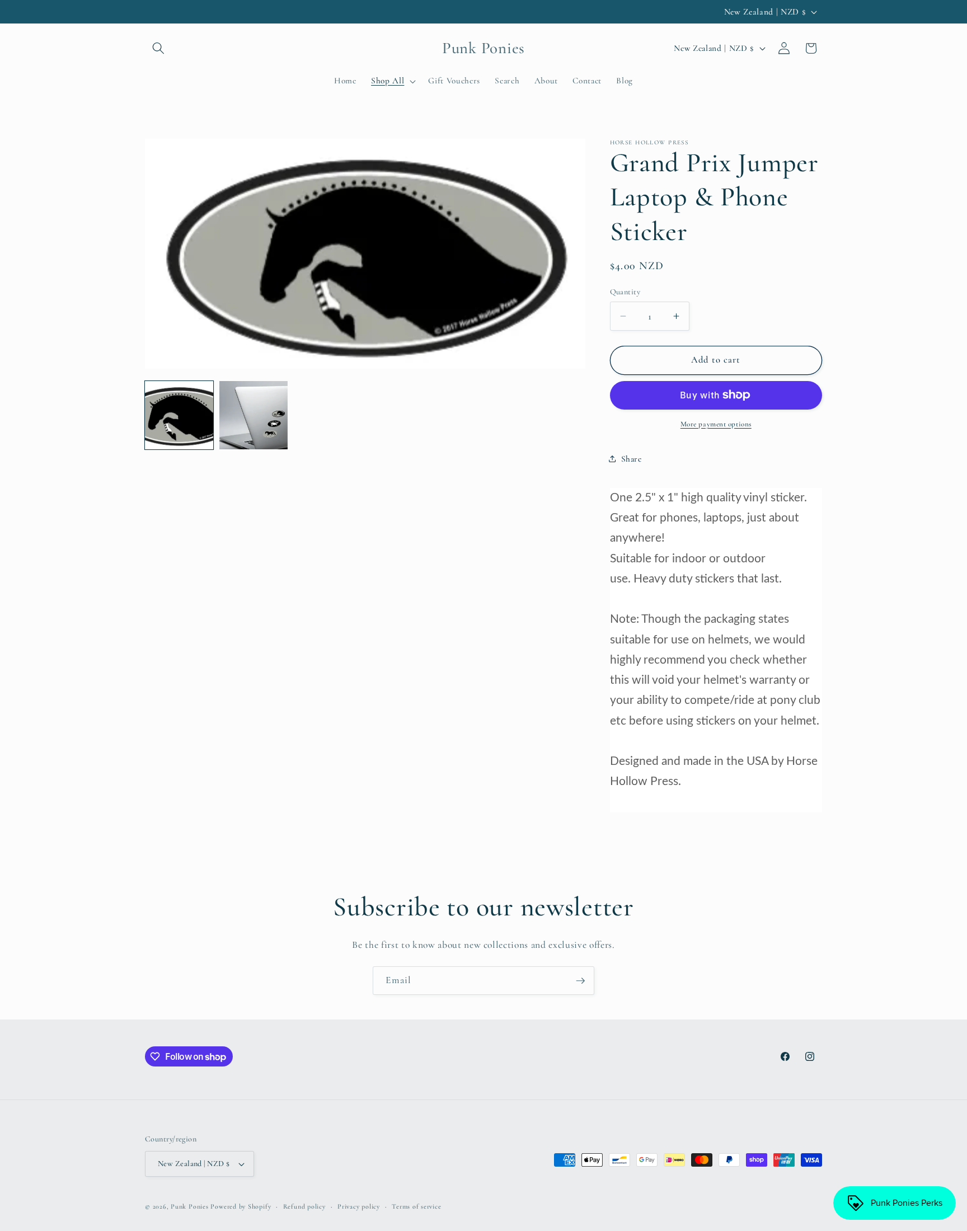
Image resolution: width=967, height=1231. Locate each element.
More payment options (716, 424)
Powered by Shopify (240, 1206)
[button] (158, 48)
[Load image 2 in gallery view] (253, 415)
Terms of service (416, 1206)
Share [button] (631, 458)
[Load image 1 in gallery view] (179, 415)
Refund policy (304, 1206)
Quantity (625, 292)
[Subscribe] (580, 980)
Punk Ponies (189, 1206)
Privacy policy (358, 1206)
